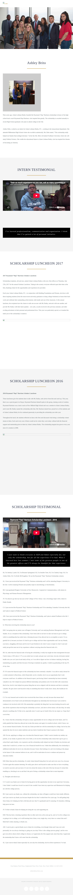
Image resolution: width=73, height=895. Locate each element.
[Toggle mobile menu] (69, 4)
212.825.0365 (58, 866)
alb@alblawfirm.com (36, 871)
